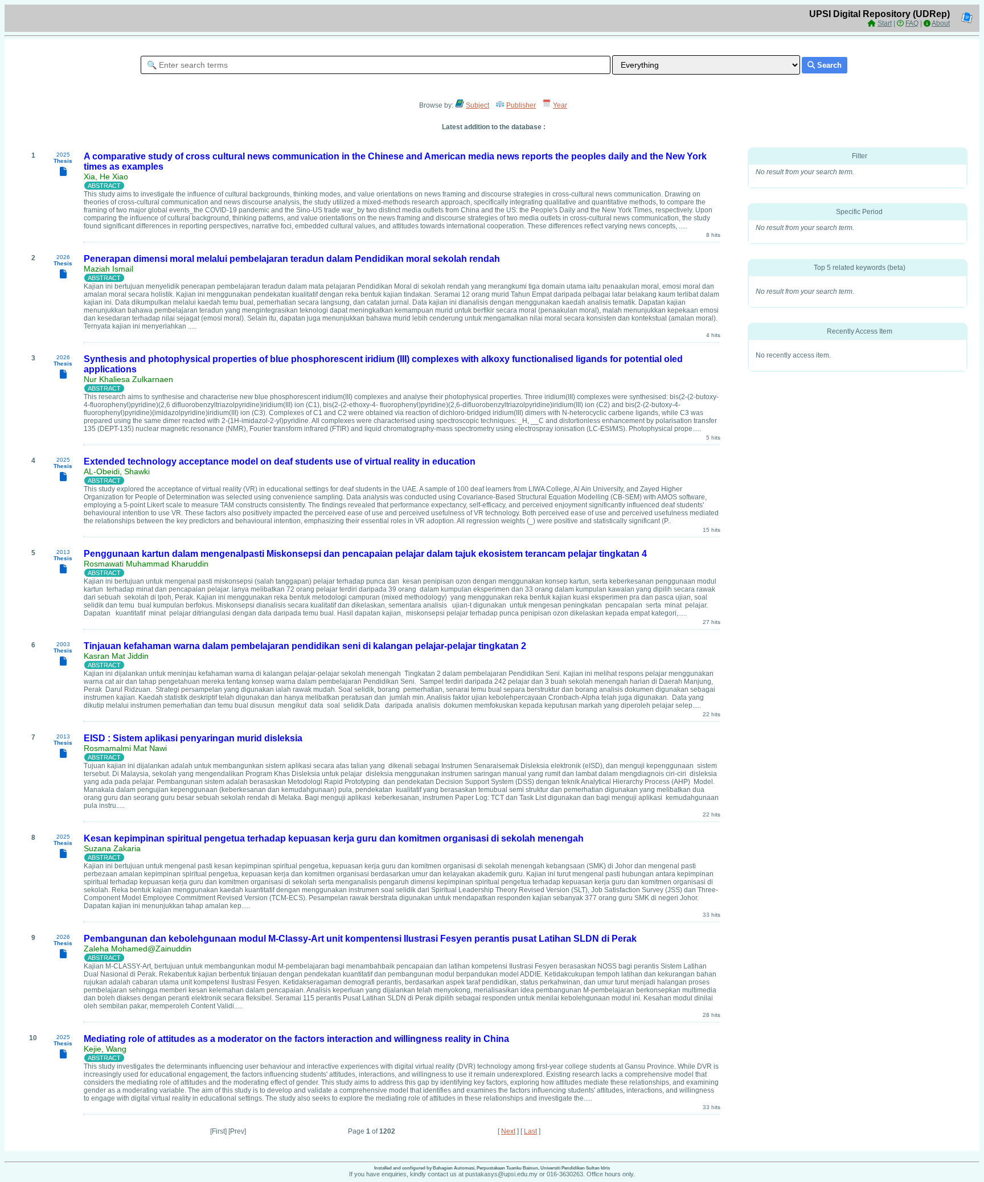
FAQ (912, 23)
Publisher (521, 105)
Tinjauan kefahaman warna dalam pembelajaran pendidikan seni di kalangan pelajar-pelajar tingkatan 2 (305, 646)
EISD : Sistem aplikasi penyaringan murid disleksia (193, 738)
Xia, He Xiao (106, 176)
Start (885, 23)
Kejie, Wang (105, 1048)
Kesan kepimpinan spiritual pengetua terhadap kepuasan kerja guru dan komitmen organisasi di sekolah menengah (334, 838)
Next (508, 1131)
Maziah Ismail (108, 268)
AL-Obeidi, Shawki (117, 471)
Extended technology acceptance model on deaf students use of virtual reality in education (279, 461)
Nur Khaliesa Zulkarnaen (128, 379)
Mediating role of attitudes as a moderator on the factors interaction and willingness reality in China (296, 1039)
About (941, 23)
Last (530, 1131)
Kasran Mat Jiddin (116, 655)
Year (560, 105)
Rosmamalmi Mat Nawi (125, 748)
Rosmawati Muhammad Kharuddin (146, 563)
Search (828, 65)
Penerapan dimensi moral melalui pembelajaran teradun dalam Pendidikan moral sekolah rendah (292, 259)
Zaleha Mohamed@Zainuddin (137, 948)
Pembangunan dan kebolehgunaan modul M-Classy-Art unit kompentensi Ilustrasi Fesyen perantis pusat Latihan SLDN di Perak (360, 938)
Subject (477, 105)
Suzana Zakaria (112, 848)
